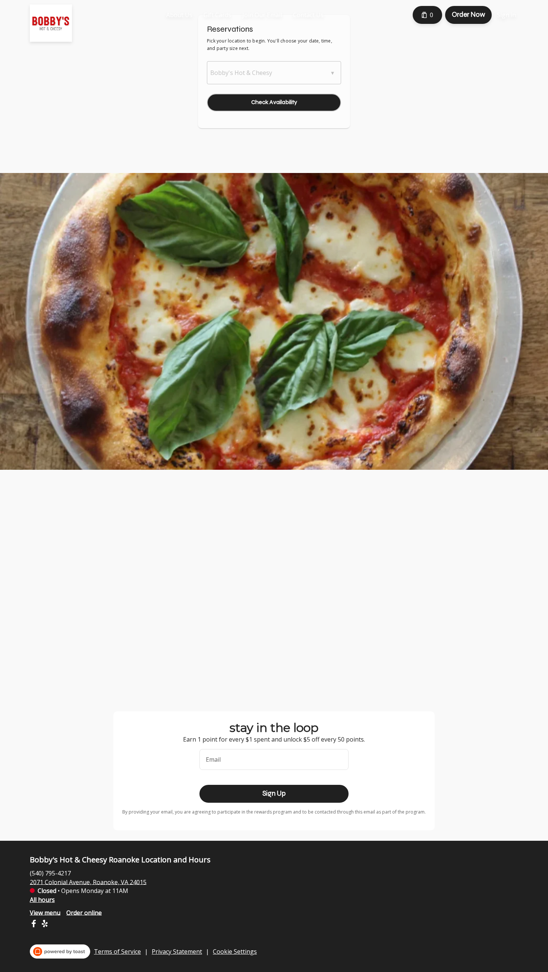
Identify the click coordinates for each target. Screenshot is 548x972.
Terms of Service (117, 951)
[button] (274, 72)
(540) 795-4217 (50, 873)
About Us (179, 15)
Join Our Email (262, 15)
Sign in (506, 15)
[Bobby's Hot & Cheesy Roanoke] (56, 28)
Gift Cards (217, 15)
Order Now (468, 14)
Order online (84, 912)
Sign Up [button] (274, 793)
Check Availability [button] (274, 102)
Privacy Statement (177, 951)
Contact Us (308, 15)
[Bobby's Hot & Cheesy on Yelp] (43, 924)
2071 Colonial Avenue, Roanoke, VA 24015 (88, 882)
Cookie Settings (235, 951)
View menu (45, 912)
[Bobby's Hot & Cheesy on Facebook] (34, 924)
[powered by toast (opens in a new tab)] (60, 951)
